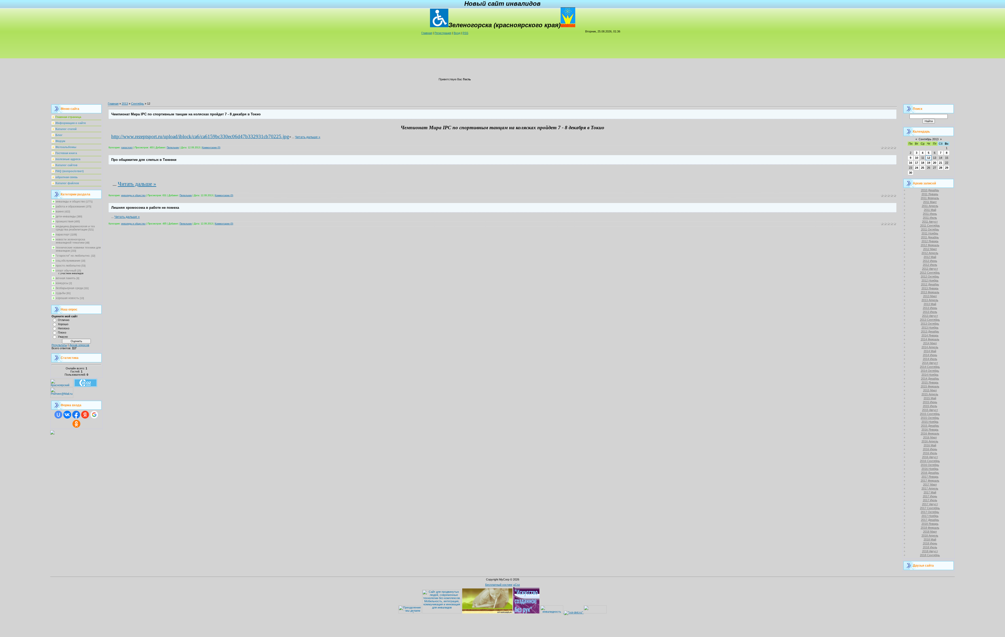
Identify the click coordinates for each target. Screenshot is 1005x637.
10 (916, 157)
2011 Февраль (930, 198)
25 (922, 167)
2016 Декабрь (930, 472)
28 (940, 167)
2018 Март (930, 531)
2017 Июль (930, 500)
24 (916, 167)
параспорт (63, 234)
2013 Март (930, 296)
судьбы (61, 293)
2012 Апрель (930, 253)
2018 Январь (930, 523)
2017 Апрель (930, 488)
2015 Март (930, 390)
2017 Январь (930, 476)
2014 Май (930, 351)
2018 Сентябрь (930, 555)
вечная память (66, 278)
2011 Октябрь (930, 229)
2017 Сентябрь (930, 508)
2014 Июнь (930, 355)
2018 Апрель (930, 535)
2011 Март (930, 202)
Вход (457, 33)
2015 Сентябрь (930, 413)
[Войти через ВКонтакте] (67, 415)
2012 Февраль (930, 245)
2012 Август (930, 268)
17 (916, 162)
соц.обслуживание (68, 260)
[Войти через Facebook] (76, 415)
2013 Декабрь (930, 331)
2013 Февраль (930, 292)
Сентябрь (137, 103)
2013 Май (930, 304)
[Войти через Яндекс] (85, 415)
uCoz (516, 584)
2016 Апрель (930, 441)
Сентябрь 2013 (929, 139)
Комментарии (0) (211, 147)
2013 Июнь (930, 307)
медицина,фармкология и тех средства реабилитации (75, 228)
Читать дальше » (307, 137)
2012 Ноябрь (930, 280)
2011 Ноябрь (930, 233)
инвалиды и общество (70, 201)
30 (910, 172)
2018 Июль (930, 547)
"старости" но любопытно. (73, 255)
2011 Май (930, 209)
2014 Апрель (930, 347)
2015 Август (930, 409)
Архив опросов (79, 345)
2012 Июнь (930, 260)
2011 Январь (930, 194)
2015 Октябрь (930, 417)
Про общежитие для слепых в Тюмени (143, 160)
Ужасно (63, 336)
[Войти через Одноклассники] (76, 424)
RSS (465, 33)
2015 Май (930, 398)
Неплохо (63, 328)
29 (946, 167)
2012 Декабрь (930, 284)
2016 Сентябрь (930, 461)
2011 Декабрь (930, 237)
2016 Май (930, 445)
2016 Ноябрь (930, 468)
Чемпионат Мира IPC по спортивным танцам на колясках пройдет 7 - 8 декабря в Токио (186, 114)
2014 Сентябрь (930, 366)
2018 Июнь (930, 543)
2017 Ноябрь (930, 515)
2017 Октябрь (930, 512)
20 (934, 162)
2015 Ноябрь (930, 421)
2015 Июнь (930, 402)
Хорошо (63, 324)
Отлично (63, 320)
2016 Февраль (930, 433)
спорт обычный (66, 270)
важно (60, 211)
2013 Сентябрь (930, 319)
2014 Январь (930, 335)
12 (928, 157)
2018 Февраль (930, 527)
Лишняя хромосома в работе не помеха (145, 208)
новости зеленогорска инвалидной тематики (70, 241)
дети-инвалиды (66, 216)
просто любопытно (68, 265)
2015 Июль (930, 406)
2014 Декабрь (930, 378)
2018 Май (930, 539)
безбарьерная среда (69, 288)
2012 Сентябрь (930, 272)
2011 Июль (930, 217)
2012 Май (930, 256)
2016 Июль (930, 453)
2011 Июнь (930, 213)
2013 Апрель (930, 300)
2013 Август (930, 315)
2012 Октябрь (930, 276)
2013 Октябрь (930, 323)
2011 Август (930, 221)
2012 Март (930, 249)
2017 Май (930, 492)
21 (940, 162)
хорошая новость (67, 298)
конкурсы (62, 283)
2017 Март (930, 484)
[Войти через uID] (58, 415)
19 (928, 162)
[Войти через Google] (94, 414)
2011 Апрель (930, 205)
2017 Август (930, 504)
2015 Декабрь (930, 425)
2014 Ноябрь (930, 374)
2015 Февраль (930, 386)
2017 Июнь (930, 496)
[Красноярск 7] (52, 433)
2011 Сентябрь (930, 225)
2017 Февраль (930, 480)
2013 (125, 103)
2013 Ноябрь (930, 327)
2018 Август (930, 551)
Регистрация (442, 33)
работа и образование (70, 206)
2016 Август (930, 457)
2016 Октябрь (930, 464)
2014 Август (930, 362)
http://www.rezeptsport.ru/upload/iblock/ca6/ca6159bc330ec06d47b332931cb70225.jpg (200, 136)
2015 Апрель (930, 394)
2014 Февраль (930, 339)
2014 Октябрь (930, 370)
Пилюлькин (173, 147)
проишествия (65, 221)
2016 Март (930, 437)
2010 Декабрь (930, 190)
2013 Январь (930, 288)
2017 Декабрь (930, 519)
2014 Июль (930, 358)
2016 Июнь (930, 449)
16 (910, 162)
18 (922, 162)
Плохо (62, 332)
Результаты (59, 345)
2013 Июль (930, 311)
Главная (426, 33)
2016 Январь (930, 429)
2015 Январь (930, 382)
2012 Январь (930, 241)
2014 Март (930, 343)
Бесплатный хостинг (498, 584)
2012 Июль (930, 264)
